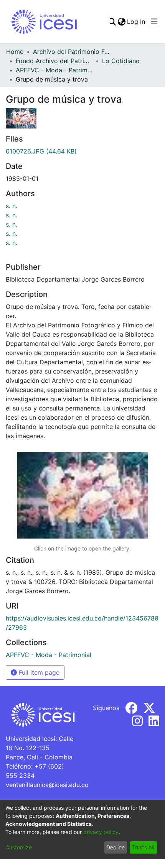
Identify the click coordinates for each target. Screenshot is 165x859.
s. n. (11, 206)
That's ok (143, 847)
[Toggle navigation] (154, 21)
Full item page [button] (38, 672)
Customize (18, 847)
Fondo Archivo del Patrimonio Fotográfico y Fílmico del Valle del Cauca (54, 61)
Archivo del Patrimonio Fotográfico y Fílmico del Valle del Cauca (71, 51)
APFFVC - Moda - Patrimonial (54, 70)
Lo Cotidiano (121, 61)
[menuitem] (121, 21)
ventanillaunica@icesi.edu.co (47, 785)
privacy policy (101, 832)
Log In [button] (136, 21)
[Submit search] (112, 21)
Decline (115, 847)
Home (14, 51)
